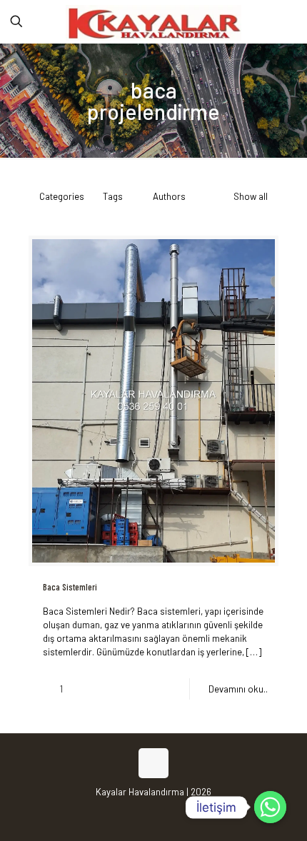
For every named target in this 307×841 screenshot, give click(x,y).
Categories (61, 196)
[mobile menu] (288, 21)
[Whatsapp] (270, 807)
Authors (169, 196)
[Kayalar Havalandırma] (153, 21)
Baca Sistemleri (70, 587)
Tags (113, 196)
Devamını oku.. (238, 689)
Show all (250, 196)
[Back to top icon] (153, 763)
